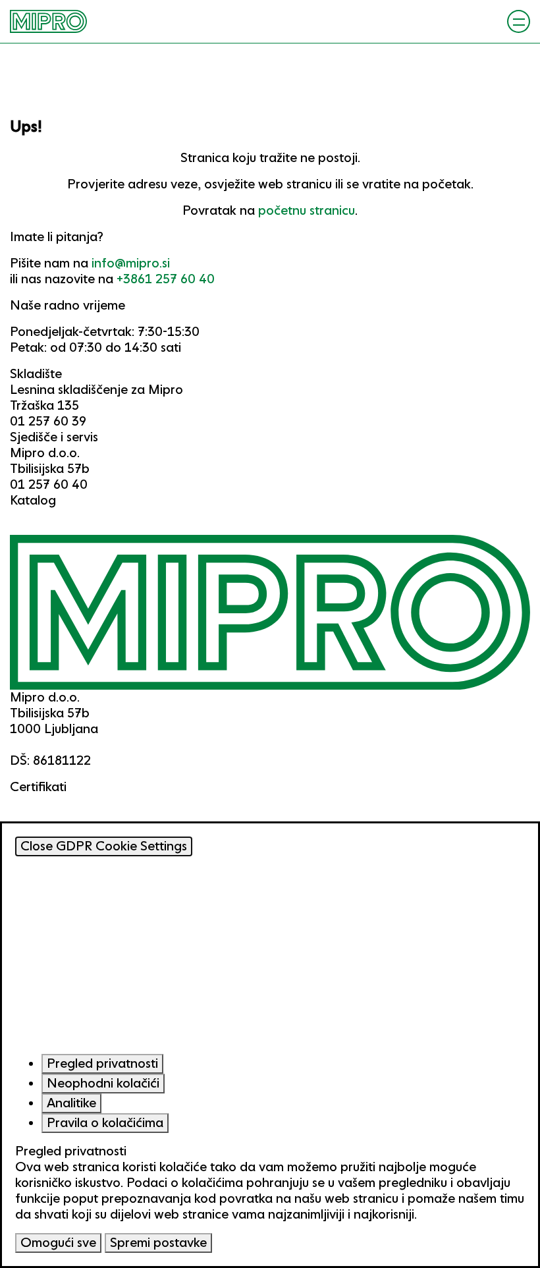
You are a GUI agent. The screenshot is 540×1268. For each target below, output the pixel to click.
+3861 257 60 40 (166, 279)
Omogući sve (58, 1242)
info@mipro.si (131, 263)
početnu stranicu (306, 210)
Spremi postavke (158, 1242)
